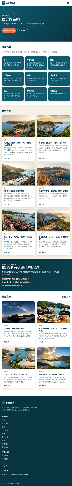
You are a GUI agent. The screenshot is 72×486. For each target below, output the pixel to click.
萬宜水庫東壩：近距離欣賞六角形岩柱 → (16, 282)
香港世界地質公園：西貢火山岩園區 (52, 143)
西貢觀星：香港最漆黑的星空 (15, 328)
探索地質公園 (9, 31)
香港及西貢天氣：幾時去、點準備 (51, 374)
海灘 (3, 434)
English (4, 466)
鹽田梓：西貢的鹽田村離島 (14, 191)
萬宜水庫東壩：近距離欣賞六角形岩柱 (53, 191)
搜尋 (3, 462)
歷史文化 (5, 437)
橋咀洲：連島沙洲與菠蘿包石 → (13, 286)
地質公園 (5, 423)
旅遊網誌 (5, 444)
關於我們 (5, 456)
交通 (3, 440)
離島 (3, 427)
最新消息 (5, 447)
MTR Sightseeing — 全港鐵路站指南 (15, 474)
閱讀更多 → (7, 158)
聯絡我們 (5, 459)
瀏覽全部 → (66, 297)
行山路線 (5, 430)
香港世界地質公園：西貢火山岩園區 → (15, 279)
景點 (3, 420)
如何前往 (22, 31)
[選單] (68, 3)
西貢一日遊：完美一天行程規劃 (15, 374)
